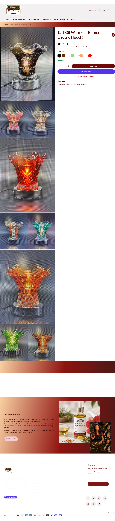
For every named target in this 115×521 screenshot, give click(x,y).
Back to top (7, 455)
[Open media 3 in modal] (41, 119)
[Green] (72, 55)
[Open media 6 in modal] (41, 231)
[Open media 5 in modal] (14, 231)
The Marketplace (18, 19)
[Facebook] (88, 498)
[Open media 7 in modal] (27, 287)
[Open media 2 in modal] (14, 119)
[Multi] (76, 55)
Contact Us (64, 19)
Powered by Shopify (105, 515)
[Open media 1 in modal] (27, 64)
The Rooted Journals (50, 19)
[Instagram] (105, 498)
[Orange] (81, 55)
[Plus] (68, 66)
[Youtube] (99, 498)
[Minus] (60, 66)
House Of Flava (95, 515)
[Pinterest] (93, 504)
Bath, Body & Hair (37, 467)
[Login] (104, 10)
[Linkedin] (88, 504)
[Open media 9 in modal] (41, 342)
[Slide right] (110, 2)
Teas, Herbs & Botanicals (39, 486)
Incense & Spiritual (37, 480)
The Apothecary (33, 19)
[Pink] (85, 55)
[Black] (59, 55)
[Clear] (68, 55)
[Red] (90, 55)
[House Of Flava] (13, 10)
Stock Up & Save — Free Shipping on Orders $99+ (57, 2)
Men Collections (36, 492)
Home (7, 19)
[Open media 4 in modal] (27, 175)
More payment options (86, 76)
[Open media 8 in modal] (14, 342)
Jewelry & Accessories (38, 483)
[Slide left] (5, 2)
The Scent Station (37, 489)
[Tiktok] (99, 504)
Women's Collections (38, 496)
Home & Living (36, 477)
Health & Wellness (37, 474)
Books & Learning (37, 470)
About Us (74, 19)
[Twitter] (93, 498)
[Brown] (63, 55)
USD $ (93, 10)
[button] (99, 10)
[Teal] (94, 55)
